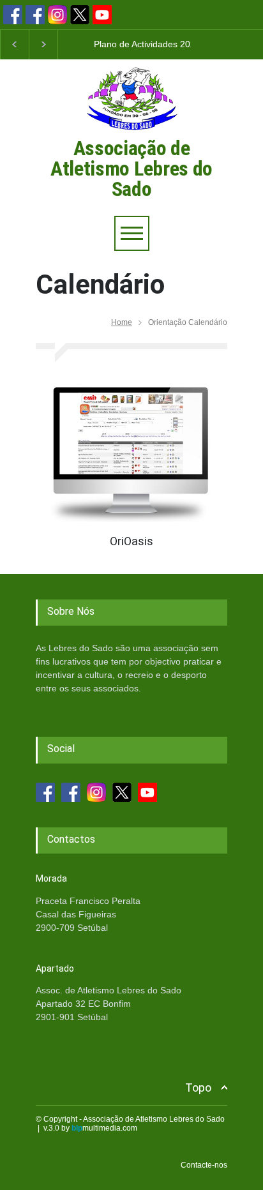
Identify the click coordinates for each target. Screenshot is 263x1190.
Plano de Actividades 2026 (147, 44)
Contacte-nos (204, 1165)
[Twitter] (79, 14)
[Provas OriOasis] (131, 451)
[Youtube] (102, 14)
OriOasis (131, 541)
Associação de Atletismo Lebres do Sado (131, 168)
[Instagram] (57, 14)
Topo (198, 1087)
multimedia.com (104, 1128)
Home (121, 322)
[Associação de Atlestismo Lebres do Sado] (131, 133)
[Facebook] (12, 14)
